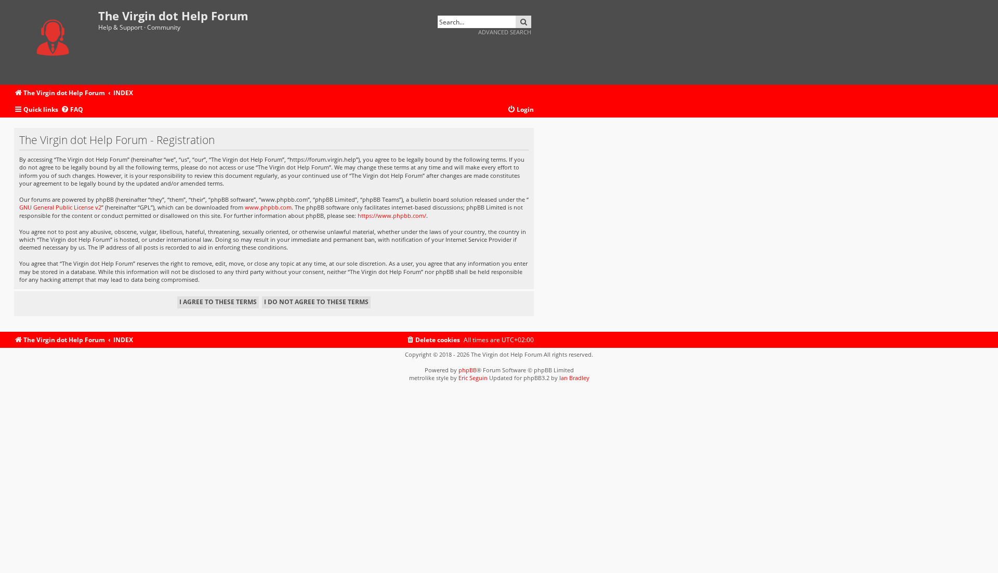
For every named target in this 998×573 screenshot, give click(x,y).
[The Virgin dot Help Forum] (56, 42)
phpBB (467, 370)
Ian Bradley (574, 378)
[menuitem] (72, 110)
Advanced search (504, 32)
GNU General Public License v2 (60, 207)
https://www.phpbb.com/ (392, 215)
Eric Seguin (473, 378)
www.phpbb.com (268, 207)
